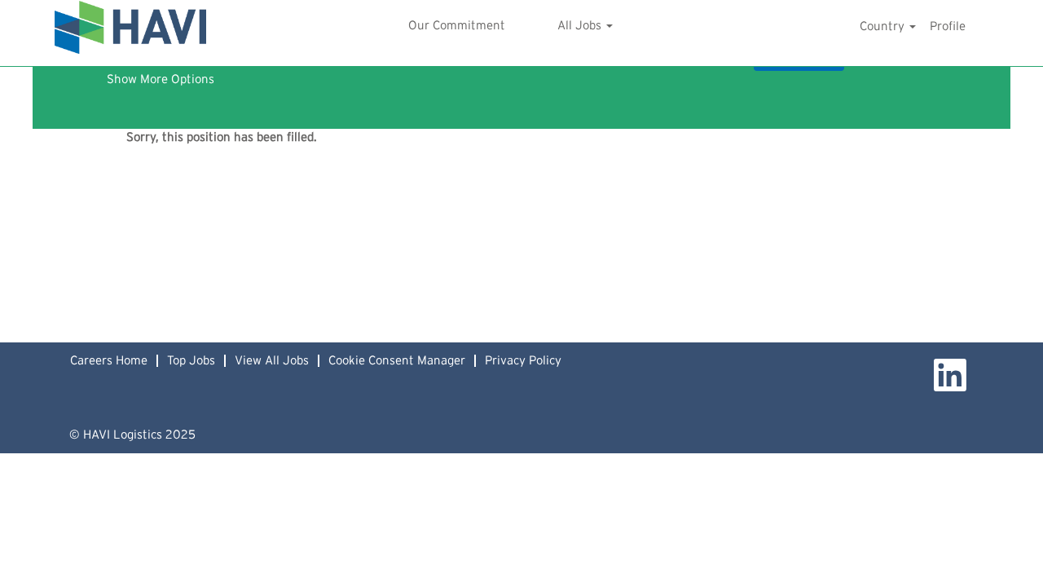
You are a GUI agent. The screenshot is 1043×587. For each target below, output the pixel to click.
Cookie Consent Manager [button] (396, 361)
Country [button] (884, 26)
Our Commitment (456, 26)
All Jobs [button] (581, 26)
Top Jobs (191, 361)
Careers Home (108, 361)
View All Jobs (272, 361)
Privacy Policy (523, 361)
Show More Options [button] (160, 79)
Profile (948, 26)
